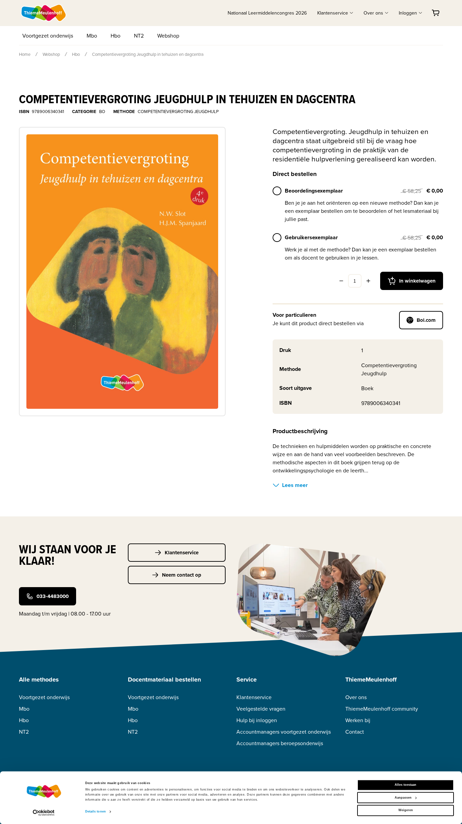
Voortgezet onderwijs (47, 35)
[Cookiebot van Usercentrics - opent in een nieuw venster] (43, 812)
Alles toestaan (405, 785)
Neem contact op (181, 575)
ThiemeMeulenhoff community (381, 708)
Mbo (92, 35)
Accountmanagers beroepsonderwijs (279, 743)
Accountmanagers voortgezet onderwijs (283, 731)
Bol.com (426, 320)
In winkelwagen (417, 281)
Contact (354, 731)
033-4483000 (53, 596)
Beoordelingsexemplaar (314, 191)
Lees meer (295, 485)
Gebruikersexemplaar (311, 237)
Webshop (168, 35)
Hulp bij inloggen (256, 720)
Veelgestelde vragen (260, 708)
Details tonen (95, 812)
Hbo (115, 35)
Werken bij (357, 720)
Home (24, 54)
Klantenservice (182, 552)
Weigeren (405, 810)
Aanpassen (403, 797)
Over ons (356, 697)
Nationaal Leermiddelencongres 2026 (267, 12)
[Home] (44, 13)
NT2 (139, 35)
